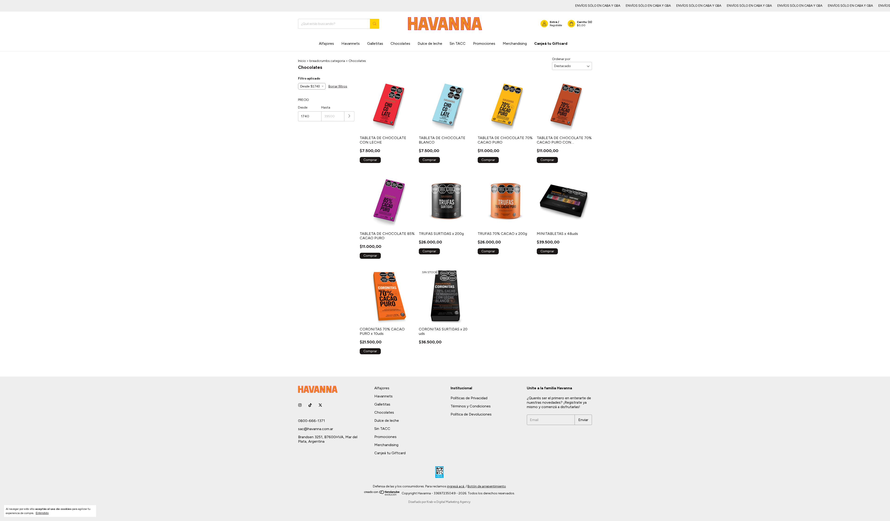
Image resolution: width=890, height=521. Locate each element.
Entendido (42, 513)
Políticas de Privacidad (469, 398)
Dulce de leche (430, 43)
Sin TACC (458, 43)
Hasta (325, 107)
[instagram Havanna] (300, 405)
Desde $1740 (310, 86)
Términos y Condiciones (471, 406)
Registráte (556, 25)
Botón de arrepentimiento (486, 486)
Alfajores (326, 43)
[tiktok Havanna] (310, 405)
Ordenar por (561, 59)
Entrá (553, 22)
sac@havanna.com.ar (315, 429)
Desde (302, 107)
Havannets (350, 43)
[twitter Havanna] (320, 405)
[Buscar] (374, 24)
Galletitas (375, 43)
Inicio (302, 61)
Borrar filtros (337, 86)
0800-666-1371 (311, 421)
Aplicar (349, 116)
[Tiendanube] (382, 495)
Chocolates (400, 43)
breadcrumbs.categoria (327, 61)
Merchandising (515, 43)
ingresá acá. (456, 486)
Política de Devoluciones (471, 414)
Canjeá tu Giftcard (550, 43)
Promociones (484, 43)
